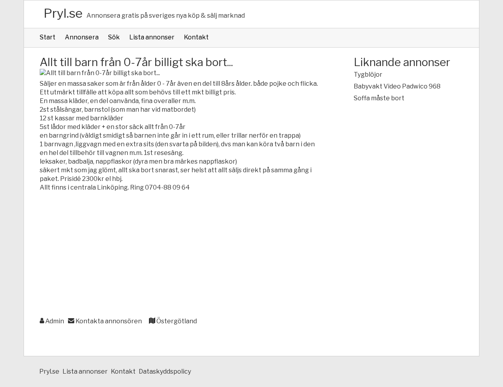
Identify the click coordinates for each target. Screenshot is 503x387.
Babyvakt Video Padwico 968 (397, 86)
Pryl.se (63, 13)
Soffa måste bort (379, 98)
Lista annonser (151, 37)
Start (47, 37)
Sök (114, 37)
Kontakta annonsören (108, 321)
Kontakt (196, 37)
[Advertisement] (181, 255)
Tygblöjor (368, 74)
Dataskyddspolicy (165, 371)
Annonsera (82, 37)
